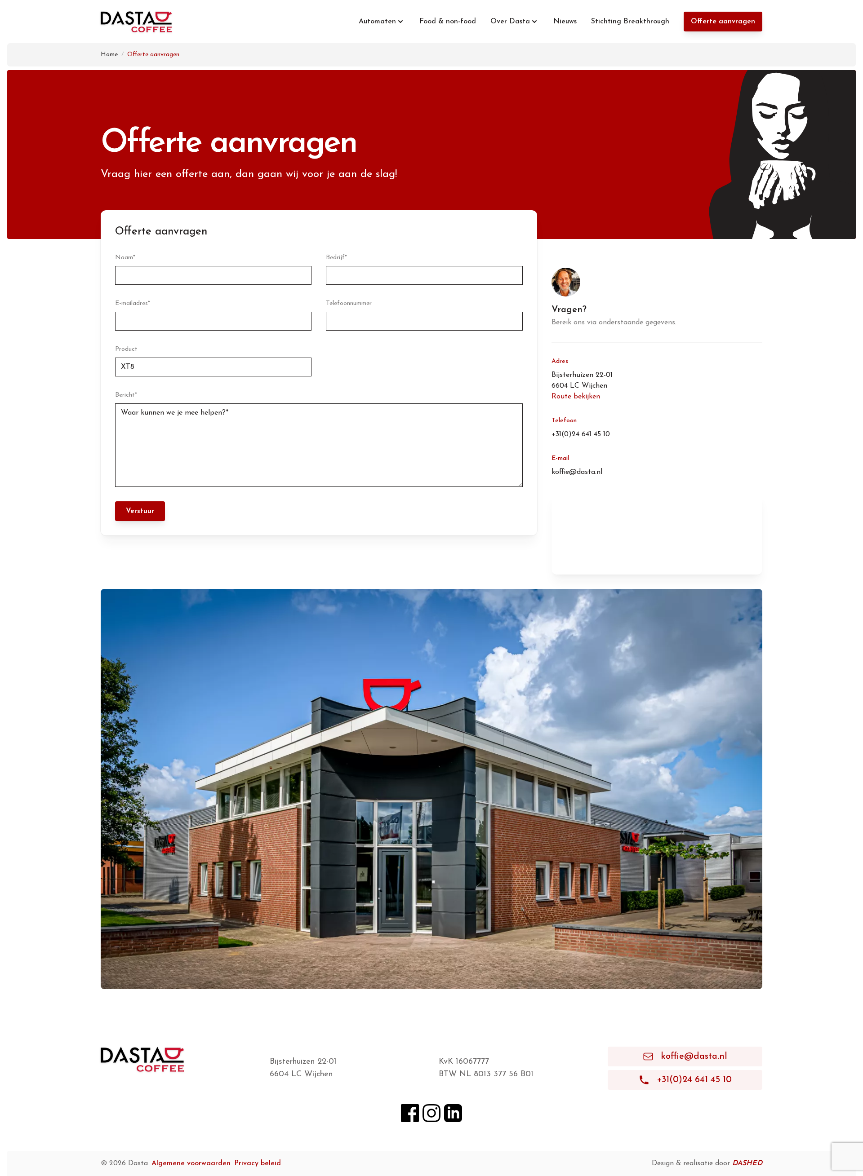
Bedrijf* (336, 257)
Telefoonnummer (349, 303)
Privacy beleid (257, 1163)
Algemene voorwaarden (191, 1163)
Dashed (747, 1163)
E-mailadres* (132, 303)
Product (126, 349)
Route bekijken (576, 396)
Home (109, 54)
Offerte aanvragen (723, 21)
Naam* (125, 257)
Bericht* (126, 395)
